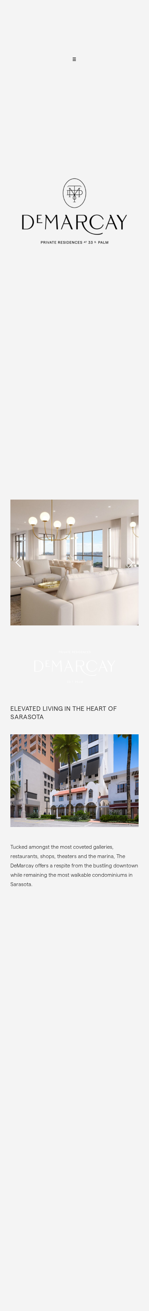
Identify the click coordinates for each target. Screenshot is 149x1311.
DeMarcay (74, 226)
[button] (130, 562)
